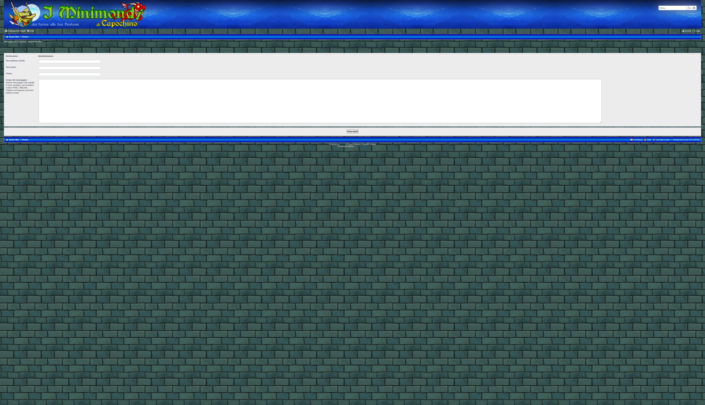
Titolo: (9, 73)
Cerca (689, 8)
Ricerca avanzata (694, 8)
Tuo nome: (11, 67)
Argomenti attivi (35, 41)
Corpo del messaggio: (16, 80)
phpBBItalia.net (361, 146)
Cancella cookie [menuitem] (663, 140)
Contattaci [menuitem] (637, 140)
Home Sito (14, 140)
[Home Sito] (75, 14)
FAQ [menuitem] (32, 31)
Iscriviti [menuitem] (688, 31)
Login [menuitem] (697, 31)
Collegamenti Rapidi (17, 31)
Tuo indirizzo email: (15, 61)
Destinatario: (12, 56)
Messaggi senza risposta (15, 41)
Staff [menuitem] (649, 140)
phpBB (343, 144)
